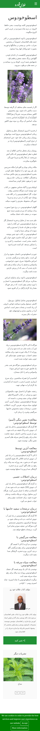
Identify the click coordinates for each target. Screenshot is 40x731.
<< (23, 693)
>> (17, 693)
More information (19, 728)
